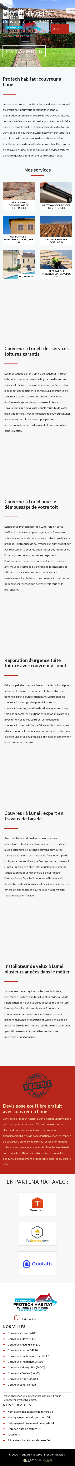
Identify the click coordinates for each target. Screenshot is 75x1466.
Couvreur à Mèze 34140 (22, 1338)
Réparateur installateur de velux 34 (29, 1440)
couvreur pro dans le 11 (40, 1395)
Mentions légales (54, 1454)
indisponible (13, 10)
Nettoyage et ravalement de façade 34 (31, 1423)
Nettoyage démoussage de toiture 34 (30, 1411)
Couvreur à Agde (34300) (23, 1378)
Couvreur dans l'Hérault (22, 1384)
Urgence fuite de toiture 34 (24, 1428)
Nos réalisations (24, 51)
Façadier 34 (14, 1434)
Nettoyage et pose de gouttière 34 (29, 1417)
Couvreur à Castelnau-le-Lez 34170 (29, 1356)
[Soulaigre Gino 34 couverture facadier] (22, 29)
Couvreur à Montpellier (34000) (26, 1367)
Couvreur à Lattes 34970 (23, 1350)
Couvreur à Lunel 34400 (22, 1333)
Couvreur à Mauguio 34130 (24, 1344)
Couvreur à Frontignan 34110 (25, 1361)
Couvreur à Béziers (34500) (24, 1373)
